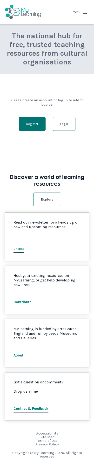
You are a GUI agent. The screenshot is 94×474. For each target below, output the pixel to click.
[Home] (23, 12)
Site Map (47, 437)
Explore (47, 199)
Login (64, 124)
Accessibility (47, 433)
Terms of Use (47, 440)
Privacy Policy (47, 444)
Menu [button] (77, 12)
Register (32, 124)
